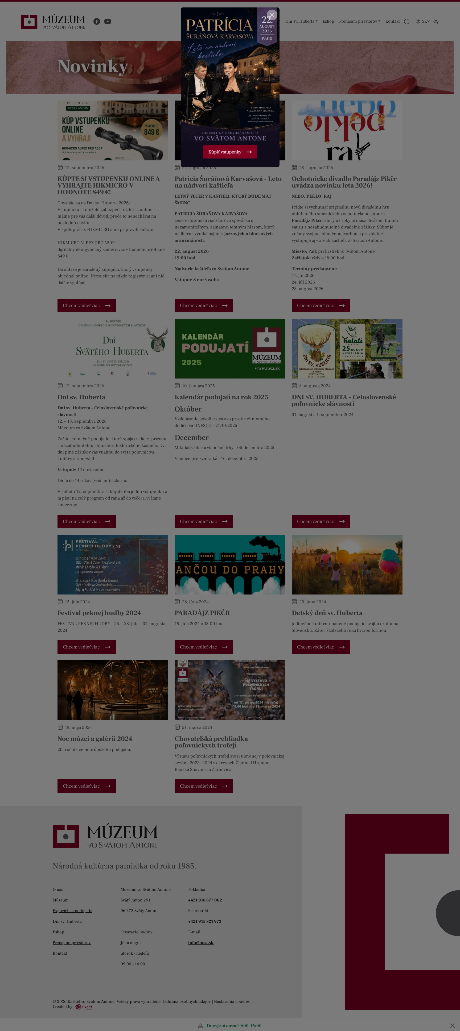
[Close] (272, 15)
